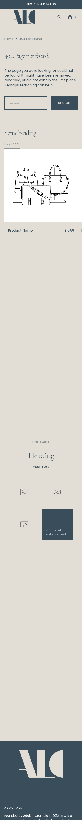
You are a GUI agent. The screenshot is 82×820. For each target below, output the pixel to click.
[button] (59, 17)
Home (9, 39)
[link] (41, 764)
